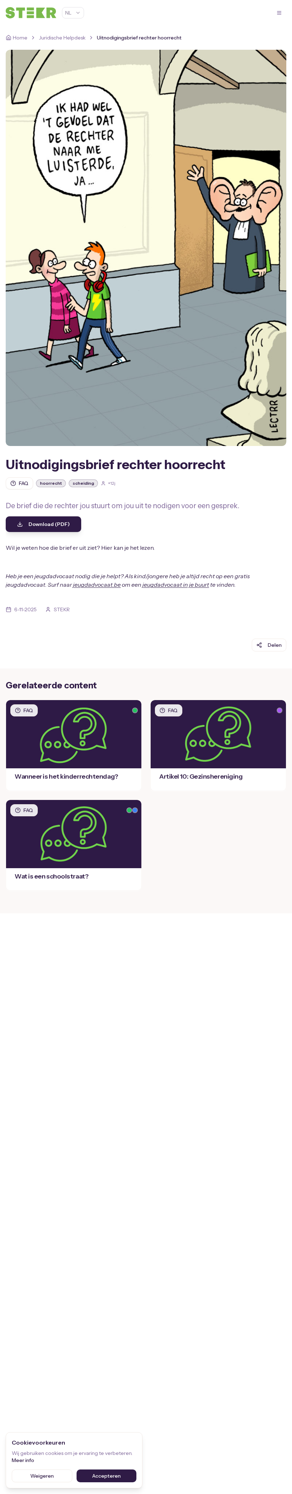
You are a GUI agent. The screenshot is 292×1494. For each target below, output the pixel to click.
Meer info (23, 1460)
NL (68, 13)
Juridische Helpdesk (62, 37)
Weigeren (42, 1476)
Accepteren (106, 1476)
